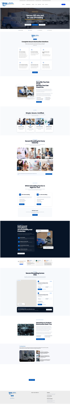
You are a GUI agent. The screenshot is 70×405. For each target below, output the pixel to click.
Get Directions (39, 289)
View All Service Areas (49, 309)
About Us (23, 4)
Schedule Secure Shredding (21, 253)
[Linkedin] (13, 395)
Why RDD (33, 4)
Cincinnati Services (44, 304)
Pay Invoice (46, 4)
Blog (36, 4)
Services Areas (39, 4)
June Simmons (30, 260)
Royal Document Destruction (12, 398)
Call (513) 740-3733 (42, 24)
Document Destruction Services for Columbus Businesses (26, 359)
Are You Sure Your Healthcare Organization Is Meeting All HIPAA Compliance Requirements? (44, 353)
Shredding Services (28, 4)
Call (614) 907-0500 (28, 24)
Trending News (22, 346)
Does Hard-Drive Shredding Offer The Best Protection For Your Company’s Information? (45, 360)
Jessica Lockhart (39, 260)
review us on (21, 264)
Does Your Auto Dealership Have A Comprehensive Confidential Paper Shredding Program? (45, 356)
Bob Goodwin (47, 260)
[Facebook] (11, 395)
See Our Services (35, 72)
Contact (43, 4)
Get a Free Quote (35, 24)
